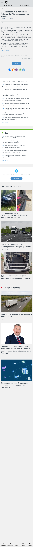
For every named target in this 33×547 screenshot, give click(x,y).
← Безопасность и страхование (8, 8)
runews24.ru (5, 50)
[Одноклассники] (13, 69)
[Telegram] (23, 69)
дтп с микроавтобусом (6, 55)
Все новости (5, 122)
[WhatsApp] (20, 69)
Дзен (2, 319)
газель (20, 55)
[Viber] (16, 69)
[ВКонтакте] (9, 69)
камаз (17, 55)
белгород (13, 55)
